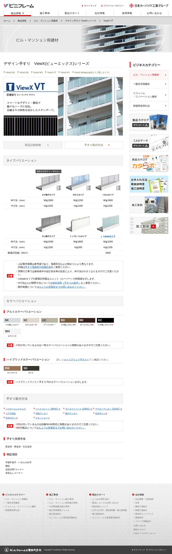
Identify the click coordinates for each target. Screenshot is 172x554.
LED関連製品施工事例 (59, 506)
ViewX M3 (10, 72)
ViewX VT (51, 72)
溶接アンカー (42, 413)
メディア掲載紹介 (143, 521)
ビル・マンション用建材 (46, 20)
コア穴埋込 (11, 413)
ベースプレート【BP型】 (48, 409)
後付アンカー (71, 413)
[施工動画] (149, 233)
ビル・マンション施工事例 (61, 499)
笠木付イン (101, 413)
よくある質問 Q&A (100, 499)
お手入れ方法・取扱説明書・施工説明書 (109, 510)
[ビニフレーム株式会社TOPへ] (19, 7)
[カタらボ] (149, 171)
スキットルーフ (43, 418)
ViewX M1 (24, 72)
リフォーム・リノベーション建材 (20, 506)
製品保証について (100, 506)
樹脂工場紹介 (141, 510)
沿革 (137, 503)
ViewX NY (65, 72)
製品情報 (16, 13)
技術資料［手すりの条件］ (67, 283)
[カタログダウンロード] (149, 129)
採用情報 (127, 13)
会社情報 (100, 13)
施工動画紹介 (55, 514)
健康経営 (139, 517)
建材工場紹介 (141, 506)
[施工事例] (149, 212)
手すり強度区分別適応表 (38, 267)
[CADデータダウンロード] (149, 150)
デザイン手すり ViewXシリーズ (80, 20)
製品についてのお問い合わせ (105, 503)
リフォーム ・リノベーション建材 (145, 95)
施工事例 (45, 13)
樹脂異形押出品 (141, 105)
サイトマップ (90, 6)
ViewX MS (38, 72)
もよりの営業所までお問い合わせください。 (62, 287)
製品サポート (72, 13)
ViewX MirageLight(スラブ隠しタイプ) (91, 72)
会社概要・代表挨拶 (144, 499)
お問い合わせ (154, 13)
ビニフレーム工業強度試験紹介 (63, 517)
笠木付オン (12, 418)
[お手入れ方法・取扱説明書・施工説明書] (149, 191)
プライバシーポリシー (114, 6)
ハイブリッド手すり (76, 359)
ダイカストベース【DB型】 (78, 409)
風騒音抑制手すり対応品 (47, 171)
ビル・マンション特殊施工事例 (63, 503)
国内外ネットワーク (144, 514)
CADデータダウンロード (145, 533)
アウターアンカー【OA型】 (108, 409)
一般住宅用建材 (141, 84)
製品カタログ (140, 529)
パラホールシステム (16, 409)
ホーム (7, 20)
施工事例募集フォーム (59, 510)
